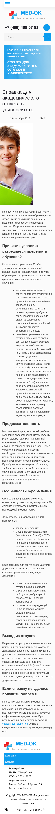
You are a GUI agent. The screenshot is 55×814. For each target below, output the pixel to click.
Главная (12, 50)
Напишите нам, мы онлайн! (26, 810)
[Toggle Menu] (7, 3)
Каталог (9, 761)
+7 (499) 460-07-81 (21, 27)
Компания (10, 755)
